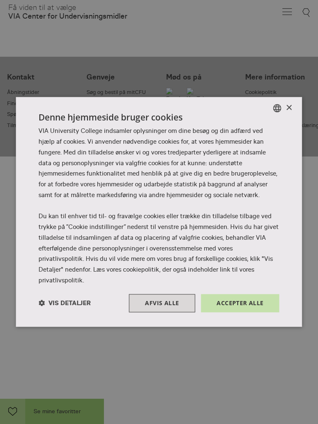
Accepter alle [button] (240, 303)
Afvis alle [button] (162, 303)
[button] (65, 303)
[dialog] (159, 212)
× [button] (289, 108)
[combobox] (277, 108)
